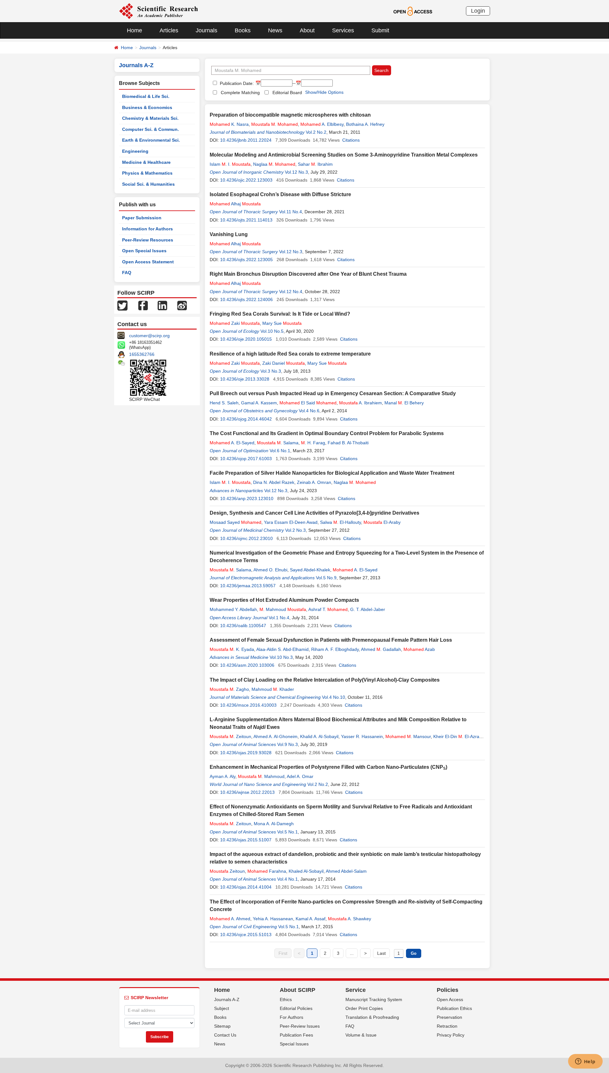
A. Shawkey (349, 918)
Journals (206, 30)
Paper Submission (141, 217)
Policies (447, 990)
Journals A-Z (226, 999)
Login (478, 11)
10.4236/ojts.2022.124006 (246, 299)
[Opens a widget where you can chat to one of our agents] (585, 1062)
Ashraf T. (328, 609)
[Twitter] (122, 305)
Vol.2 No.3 (295, 530)
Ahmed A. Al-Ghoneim (275, 736)
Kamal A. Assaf (310, 918)
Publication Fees (296, 1035)
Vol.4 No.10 (333, 697)
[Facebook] (143, 305)
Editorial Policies (296, 1008)
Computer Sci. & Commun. (150, 129)
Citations (351, 140)
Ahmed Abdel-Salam (346, 871)
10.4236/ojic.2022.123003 (246, 180)
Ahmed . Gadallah (381, 649)
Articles (169, 30)
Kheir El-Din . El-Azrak (457, 736)
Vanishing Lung (229, 234)
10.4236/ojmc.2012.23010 (246, 538)
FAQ (126, 272)
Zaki (235, 323)
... (352, 953)
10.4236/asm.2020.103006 (247, 665)
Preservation (449, 1017)
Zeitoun (227, 871)
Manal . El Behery (404, 402)
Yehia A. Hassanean (273, 918)
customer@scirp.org (149, 335)
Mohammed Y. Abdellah (233, 609)
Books (243, 30)
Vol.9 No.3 (287, 744)
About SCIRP (297, 990)
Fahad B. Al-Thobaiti (348, 442)
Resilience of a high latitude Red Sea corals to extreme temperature (290, 354)
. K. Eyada (232, 649)
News (275, 30)
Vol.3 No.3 (270, 371)
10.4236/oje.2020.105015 (246, 339)
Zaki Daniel (283, 363)
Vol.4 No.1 (287, 879)
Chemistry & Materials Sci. (150, 118)
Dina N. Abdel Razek (273, 482)
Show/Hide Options (324, 92)
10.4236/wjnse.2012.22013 (247, 792)
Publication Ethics (454, 1008)
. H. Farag (313, 442)
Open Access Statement (148, 261)
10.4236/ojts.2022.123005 (246, 259)
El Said (308, 402)
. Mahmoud (282, 609)
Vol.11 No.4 (290, 211)
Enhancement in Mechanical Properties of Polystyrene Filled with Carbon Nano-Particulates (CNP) (328, 767)
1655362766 (141, 354)
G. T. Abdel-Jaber (367, 609)
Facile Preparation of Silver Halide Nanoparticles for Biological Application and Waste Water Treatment (332, 473)
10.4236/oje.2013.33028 (244, 379)
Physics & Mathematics (147, 173)
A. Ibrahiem (360, 402)
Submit (380, 30)
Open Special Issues (144, 250)
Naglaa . (274, 164)
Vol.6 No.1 (280, 450)
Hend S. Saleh (224, 402)
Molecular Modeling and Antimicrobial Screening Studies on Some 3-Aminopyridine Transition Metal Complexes (344, 154)
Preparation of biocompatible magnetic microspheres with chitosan (290, 115)
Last (381, 953)
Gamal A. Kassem (259, 402)
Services (343, 30)
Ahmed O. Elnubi (270, 569)
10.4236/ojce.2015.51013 (246, 934)
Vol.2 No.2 (316, 132)
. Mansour (408, 736)
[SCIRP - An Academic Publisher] (158, 10)
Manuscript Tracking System (373, 999)
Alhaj (235, 203)
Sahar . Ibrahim (315, 164)
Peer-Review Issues (300, 1026)
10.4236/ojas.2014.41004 (246, 887)
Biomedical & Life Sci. (145, 96)
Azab (419, 649)
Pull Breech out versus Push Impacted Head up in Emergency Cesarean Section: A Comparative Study (333, 393)
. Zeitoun (230, 736)
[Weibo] (182, 305)
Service (355, 990)
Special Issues (294, 1043)
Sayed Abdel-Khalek (310, 569)
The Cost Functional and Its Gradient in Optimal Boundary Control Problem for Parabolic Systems (327, 433)
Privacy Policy (450, 1035)
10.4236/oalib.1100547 (243, 625)
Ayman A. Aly (222, 776)
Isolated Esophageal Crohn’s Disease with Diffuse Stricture (280, 194)
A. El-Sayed (232, 442)
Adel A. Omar (300, 776)
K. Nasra (229, 124)
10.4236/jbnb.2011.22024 (246, 140)
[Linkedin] (162, 305)
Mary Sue (282, 323)
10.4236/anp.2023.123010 (246, 498)
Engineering (135, 151)
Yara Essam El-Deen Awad (291, 522)
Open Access (450, 999)
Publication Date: (236, 83)
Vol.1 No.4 (279, 617)
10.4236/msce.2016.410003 (248, 705)
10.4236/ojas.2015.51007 (246, 839)
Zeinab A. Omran (314, 482)
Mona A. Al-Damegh (274, 823)
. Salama (277, 442)
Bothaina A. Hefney (365, 124)
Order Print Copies (364, 1008)
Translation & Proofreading (372, 1017)
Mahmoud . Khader (273, 689)
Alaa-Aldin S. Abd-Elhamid (282, 649)
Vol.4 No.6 (309, 410)
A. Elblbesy (322, 124)
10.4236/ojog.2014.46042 (246, 418)
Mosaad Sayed (235, 522)
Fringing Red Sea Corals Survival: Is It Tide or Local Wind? (280, 314)
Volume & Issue (361, 1035)
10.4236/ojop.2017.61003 (246, 458)
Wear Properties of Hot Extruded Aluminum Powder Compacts (284, 600)
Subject (221, 1008)
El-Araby (382, 522)
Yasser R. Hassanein (362, 736)
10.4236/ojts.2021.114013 (246, 219)
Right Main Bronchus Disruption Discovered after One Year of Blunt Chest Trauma (308, 274)
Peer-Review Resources (147, 239)
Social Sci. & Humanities (148, 184)
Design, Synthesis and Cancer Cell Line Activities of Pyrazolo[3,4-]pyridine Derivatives (314, 513)
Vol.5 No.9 (326, 577)
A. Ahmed (230, 918)
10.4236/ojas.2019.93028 (246, 752)
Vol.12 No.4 (290, 291)
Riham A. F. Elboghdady (335, 649)
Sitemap (222, 1026)
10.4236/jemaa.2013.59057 (248, 585)
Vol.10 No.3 (281, 657)
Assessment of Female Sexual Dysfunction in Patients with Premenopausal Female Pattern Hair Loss (331, 640)
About (307, 30)
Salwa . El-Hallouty (340, 522)
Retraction (447, 1026)
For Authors (291, 1017)
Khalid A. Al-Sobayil (319, 736)
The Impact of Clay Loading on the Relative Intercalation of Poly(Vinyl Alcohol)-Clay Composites (325, 680)
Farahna (266, 871)
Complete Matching (240, 92)
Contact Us (225, 1035)
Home (134, 30)
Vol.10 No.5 (272, 331)
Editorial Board (287, 92)
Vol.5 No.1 (287, 831)
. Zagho (229, 689)
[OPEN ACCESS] (413, 10)
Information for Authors (147, 228)
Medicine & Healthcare (146, 162)
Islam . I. (230, 164)
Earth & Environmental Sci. (151, 140)
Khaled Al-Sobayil (306, 871)
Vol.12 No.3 (296, 172)
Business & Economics (147, 107)
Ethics (286, 999)
